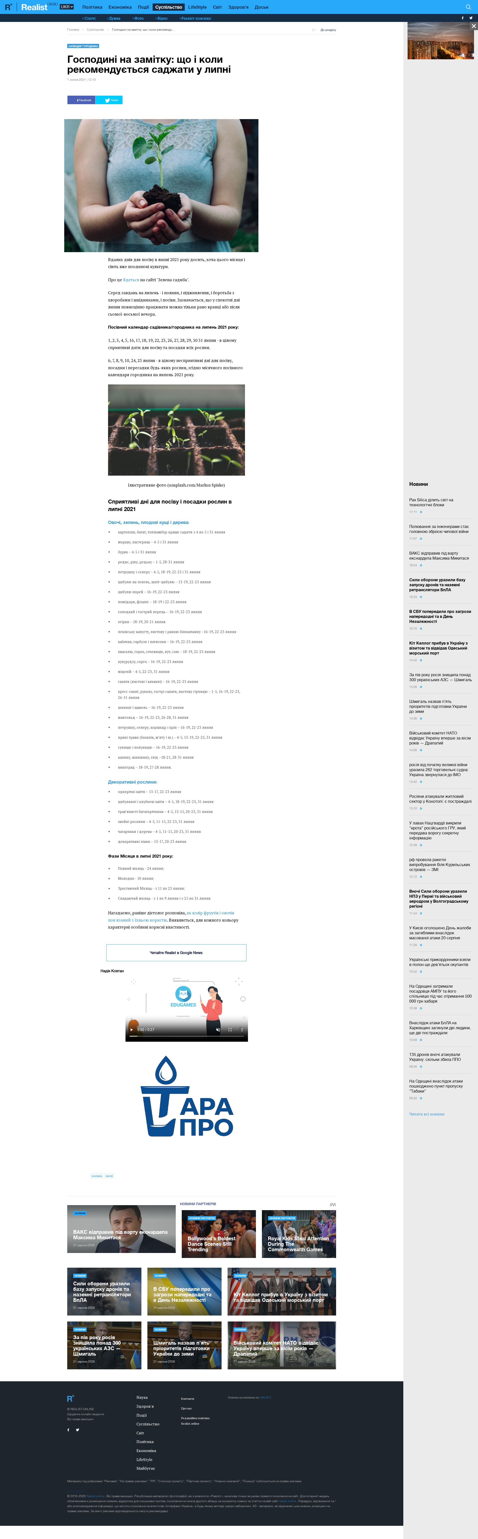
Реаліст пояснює (196, 18)
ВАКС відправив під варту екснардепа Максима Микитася (439, 555)
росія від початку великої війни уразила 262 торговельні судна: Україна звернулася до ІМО (439, 769)
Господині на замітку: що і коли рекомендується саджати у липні (144, 29)
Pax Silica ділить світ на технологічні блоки (431, 502)
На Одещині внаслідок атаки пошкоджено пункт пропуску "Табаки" (436, 1086)
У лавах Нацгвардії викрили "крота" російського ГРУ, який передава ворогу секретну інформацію (437, 830)
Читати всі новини (426, 1114)
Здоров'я (238, 7)
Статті (90, 18)
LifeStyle (197, 7)
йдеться (131, 280)
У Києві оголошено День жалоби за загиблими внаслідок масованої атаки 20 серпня (440, 933)
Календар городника (83, 46)
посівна (97, 1176)
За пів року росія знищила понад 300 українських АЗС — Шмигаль (440, 677)
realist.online (288, 1501)
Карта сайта (75, 1491)
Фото (139, 18)
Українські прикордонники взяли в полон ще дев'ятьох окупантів (440, 962)
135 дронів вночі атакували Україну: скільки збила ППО (435, 1057)
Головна (73, 29)
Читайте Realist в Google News (176, 953)
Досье (261, 7)
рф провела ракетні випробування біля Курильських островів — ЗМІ (439, 864)
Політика (92, 7)
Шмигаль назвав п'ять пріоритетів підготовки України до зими (438, 706)
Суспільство (168, 7)
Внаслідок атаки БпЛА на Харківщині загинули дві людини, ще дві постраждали (440, 1028)
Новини (80, 1213)
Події (143, 7)
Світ (217, 7)
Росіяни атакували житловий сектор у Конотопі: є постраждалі (440, 799)
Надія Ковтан (112, 971)
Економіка (120, 7)
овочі (109, 1176)
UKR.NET (266, 1397)
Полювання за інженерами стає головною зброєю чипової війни (439, 529)
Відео (163, 18)
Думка (114, 18)
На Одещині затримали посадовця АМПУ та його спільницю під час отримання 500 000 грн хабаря (440, 993)
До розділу (328, 30)
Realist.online (95, 1496)
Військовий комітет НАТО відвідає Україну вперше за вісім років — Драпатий (440, 738)
